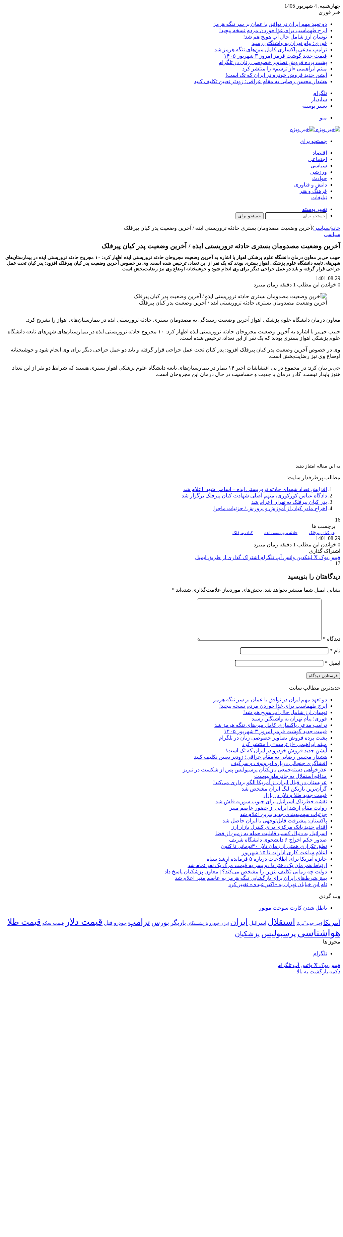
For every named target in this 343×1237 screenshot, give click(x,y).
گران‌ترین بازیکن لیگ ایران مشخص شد (284, 789)
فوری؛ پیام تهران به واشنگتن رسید (289, 43)
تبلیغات (319, 197)
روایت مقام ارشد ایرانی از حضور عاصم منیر (278, 808)
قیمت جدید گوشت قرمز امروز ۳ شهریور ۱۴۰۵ (275, 56)
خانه (335, 228)
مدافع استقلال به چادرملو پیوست (290, 776)
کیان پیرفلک (242, 532)
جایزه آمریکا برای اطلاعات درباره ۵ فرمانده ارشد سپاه (267, 859)
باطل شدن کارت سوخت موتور (293, 908)
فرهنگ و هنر (313, 191)
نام (335, 650)
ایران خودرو (219, 923)
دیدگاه (331, 639)
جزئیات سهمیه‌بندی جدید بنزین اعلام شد (283, 814)
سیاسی (319, 165)
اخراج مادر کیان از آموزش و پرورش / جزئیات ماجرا (270, 508)
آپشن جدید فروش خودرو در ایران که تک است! (276, 75)
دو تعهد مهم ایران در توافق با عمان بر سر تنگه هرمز (270, 24)
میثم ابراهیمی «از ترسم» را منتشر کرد (284, 68)
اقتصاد (320, 153)
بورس (160, 922)
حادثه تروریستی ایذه (280, 532)
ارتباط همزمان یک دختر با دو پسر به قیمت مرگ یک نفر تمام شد (257, 865)
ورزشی (318, 172)
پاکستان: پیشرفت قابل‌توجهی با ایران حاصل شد (274, 820)
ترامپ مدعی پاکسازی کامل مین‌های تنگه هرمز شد (270, 49)
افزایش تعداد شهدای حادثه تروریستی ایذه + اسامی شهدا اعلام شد (255, 489)
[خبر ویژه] (315, 129)
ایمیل (332, 663)
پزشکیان (247, 934)
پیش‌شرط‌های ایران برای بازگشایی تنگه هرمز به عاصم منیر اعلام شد (251, 878)
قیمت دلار (83, 922)
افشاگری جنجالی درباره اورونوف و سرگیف (279, 763)
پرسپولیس (278, 933)
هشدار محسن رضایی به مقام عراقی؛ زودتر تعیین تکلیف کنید (260, 81)
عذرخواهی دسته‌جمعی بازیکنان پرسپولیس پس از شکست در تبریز (255, 769)
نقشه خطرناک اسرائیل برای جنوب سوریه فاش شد (271, 801)
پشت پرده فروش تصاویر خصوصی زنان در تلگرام (273, 62)
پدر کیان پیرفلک (322, 532)
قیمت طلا (24, 921)
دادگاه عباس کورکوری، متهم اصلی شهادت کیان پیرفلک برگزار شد (254, 495)
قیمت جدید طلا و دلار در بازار (295, 795)
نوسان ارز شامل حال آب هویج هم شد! (285, 37)
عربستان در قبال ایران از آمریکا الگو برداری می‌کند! (270, 782)
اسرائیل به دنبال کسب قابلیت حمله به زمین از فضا (271, 833)
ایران (239, 921)
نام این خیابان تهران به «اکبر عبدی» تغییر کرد (277, 884)
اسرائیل (257, 923)
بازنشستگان (197, 923)
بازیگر (178, 922)
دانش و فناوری (310, 184)
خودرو (120, 923)
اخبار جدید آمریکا (309, 923)
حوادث (319, 178)
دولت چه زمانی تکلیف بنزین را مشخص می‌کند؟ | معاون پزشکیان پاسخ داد (245, 871)
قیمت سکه (53, 923)
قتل (108, 922)
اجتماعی (317, 159)
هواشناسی (318, 932)
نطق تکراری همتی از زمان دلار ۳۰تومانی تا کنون (274, 846)
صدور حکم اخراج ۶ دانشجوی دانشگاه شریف (278, 840)
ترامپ (139, 921)
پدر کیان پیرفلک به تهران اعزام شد (289, 502)
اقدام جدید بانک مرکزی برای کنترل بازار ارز (279, 827)
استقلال (281, 921)
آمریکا (331, 922)
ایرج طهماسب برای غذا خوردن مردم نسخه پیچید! (273, 30)
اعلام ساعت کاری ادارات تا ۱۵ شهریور (284, 852)
